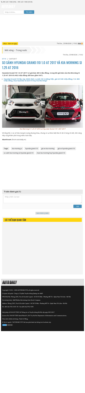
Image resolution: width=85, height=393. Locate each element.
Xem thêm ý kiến (42, 213)
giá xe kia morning (47, 148)
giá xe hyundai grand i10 (66, 148)
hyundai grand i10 (31, 148)
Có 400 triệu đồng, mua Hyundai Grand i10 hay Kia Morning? (42, 80)
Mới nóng (9, 50)
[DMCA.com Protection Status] (7, 324)
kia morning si (17, 148)
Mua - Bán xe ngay (10, 43)
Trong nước (21, 50)
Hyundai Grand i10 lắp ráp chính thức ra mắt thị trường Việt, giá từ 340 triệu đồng (38, 79)
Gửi (77, 206)
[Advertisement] (42, 30)
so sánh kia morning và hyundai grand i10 (18, 153)
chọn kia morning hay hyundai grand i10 (51, 153)
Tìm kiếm (29, 12)
